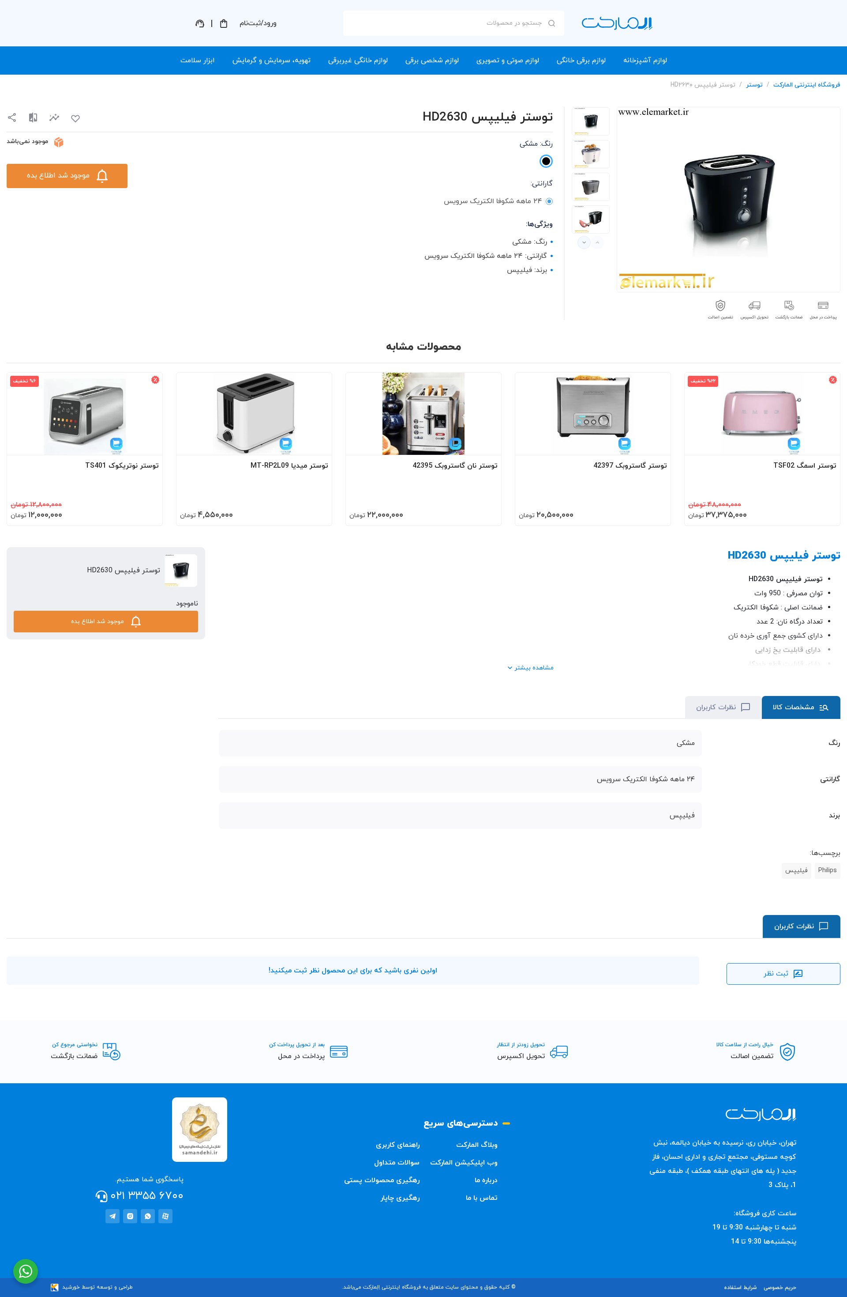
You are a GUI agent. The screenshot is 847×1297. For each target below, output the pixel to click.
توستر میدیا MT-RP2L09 (289, 466)
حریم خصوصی (780, 1287)
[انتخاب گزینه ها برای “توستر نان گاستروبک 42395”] (486, 444)
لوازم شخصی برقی (432, 60)
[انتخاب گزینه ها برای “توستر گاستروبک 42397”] (655, 444)
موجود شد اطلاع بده (58, 175)
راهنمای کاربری (398, 1145)
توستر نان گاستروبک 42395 (455, 466)
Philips (827, 870)
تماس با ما (482, 1198)
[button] (54, 117)
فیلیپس (796, 870)
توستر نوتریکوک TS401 (122, 466)
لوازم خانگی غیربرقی (358, 60)
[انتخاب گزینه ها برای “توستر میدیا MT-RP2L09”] (316, 444)
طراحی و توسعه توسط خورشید (97, 1287)
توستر (754, 85)
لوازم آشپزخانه (645, 60)
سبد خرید (223, 23)
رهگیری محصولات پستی (382, 1180)
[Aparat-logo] (165, 1216)
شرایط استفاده (740, 1287)
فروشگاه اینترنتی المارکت (806, 85)
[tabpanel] (590, 121)
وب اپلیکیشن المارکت (464, 1163)
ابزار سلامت (197, 60)
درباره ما (486, 1180)
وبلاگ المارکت (477, 1145)
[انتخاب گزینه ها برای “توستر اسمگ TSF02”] (825, 444)
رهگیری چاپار (400, 1198)
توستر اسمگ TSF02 (804, 466)
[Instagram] (130, 1216)
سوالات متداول (397, 1163)
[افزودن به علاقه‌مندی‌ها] (75, 118)
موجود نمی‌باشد (27, 141)
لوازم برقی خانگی (581, 60)
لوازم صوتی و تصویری (507, 60)
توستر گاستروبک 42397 (630, 466)
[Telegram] (112, 1216)
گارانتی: (542, 184)
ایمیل (540, 102)
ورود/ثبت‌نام (258, 23)
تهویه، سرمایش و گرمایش (271, 60)
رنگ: (536, 144)
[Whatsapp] (148, 1216)
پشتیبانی (200, 23)
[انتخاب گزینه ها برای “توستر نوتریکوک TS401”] (147, 444)
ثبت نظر (776, 974)
